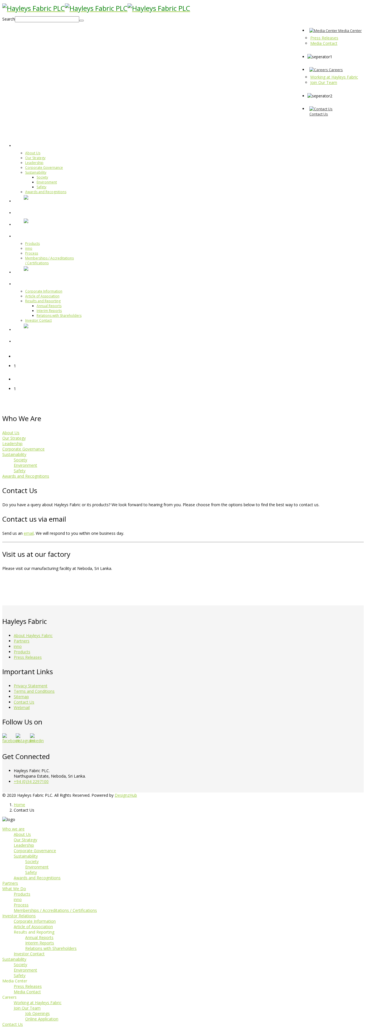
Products (32, 243)
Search (8, 19)
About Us (32, 153)
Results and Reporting (43, 301)
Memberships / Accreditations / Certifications (55, 910)
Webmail (22, 707)
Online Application (41, 1019)
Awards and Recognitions (45, 191)
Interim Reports (49, 310)
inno (28, 248)
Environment (47, 182)
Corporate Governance (44, 167)
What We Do (38, 236)
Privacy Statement (30, 685)
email (29, 533)
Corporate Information (43, 291)
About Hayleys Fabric (33, 635)
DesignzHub (126, 795)
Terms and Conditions (34, 691)
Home (19, 804)
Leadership (34, 162)
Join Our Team (27, 1008)
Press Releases (28, 657)
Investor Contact (38, 320)
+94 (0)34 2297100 (31, 781)
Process (31, 253)
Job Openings (37, 1013)
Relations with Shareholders (59, 315)
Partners (34, 212)
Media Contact (27, 991)
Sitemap (21, 696)
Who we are (38, 145)
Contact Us (24, 702)
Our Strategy (35, 157)
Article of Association (42, 296)
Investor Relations (44, 283)
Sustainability (35, 172)
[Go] (81, 20)
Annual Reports (49, 305)
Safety (41, 187)
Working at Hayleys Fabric (37, 1002)
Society (42, 177)
